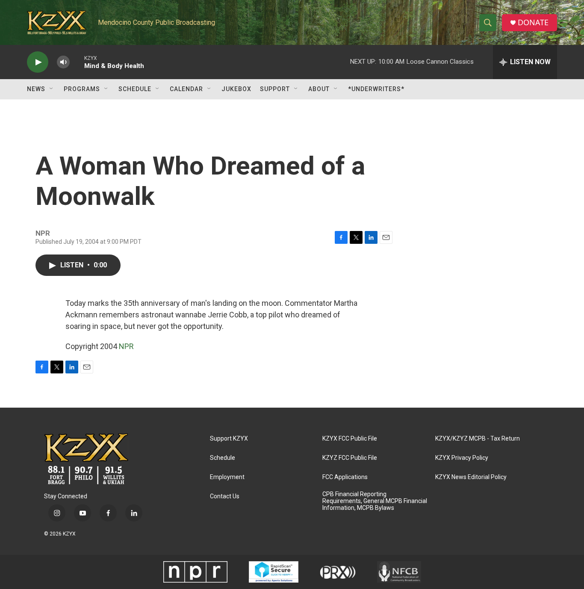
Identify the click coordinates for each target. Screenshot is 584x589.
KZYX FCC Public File (349, 438)
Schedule (134, 89)
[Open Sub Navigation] (51, 89)
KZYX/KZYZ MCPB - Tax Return (477, 438)
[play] (37, 62)
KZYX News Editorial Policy (471, 477)
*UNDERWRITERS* (376, 89)
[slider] (77, 61)
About (319, 89)
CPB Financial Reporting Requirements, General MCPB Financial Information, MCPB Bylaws (374, 501)
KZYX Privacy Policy (461, 458)
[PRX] (338, 572)
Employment (227, 477)
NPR (126, 346)
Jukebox (236, 89)
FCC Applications (345, 477)
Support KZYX (229, 438)
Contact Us (224, 496)
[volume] (63, 62)
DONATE (533, 22)
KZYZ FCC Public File (349, 458)
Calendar (186, 89)
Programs (82, 89)
